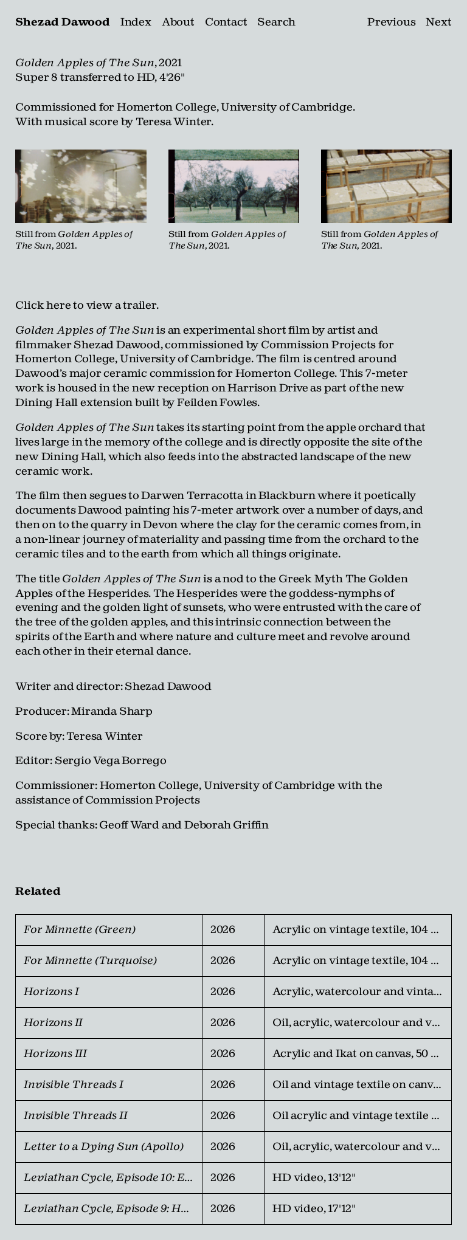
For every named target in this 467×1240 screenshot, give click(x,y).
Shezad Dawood (62, 22)
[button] (81, 186)
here (58, 305)
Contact (226, 22)
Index (135, 22)
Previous (391, 22)
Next (438, 22)
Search (276, 22)
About (178, 22)
